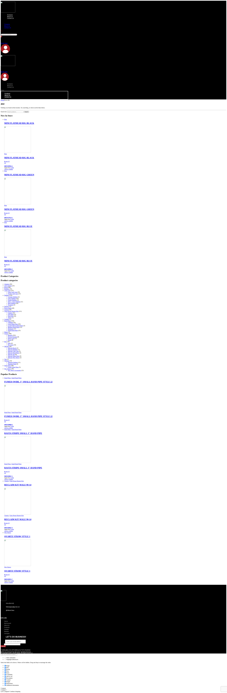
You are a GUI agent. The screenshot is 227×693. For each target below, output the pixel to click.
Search (26, 111)
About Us (10, 16)
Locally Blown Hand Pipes (15, 325)
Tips (5, 359)
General (6, 309)
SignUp (3, 646)
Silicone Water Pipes (13, 356)
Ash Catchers (8, 285)
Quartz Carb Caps (13, 293)
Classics (10, 313)
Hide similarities (10, 657)
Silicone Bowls (12, 348)
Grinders (6, 319)
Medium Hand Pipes (13, 327)
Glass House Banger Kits (11, 311)
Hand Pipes (7, 321)
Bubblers (6, 289)
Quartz (6, 333)
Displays (6, 306)
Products (10, 15)
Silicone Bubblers (13, 349)
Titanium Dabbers (13, 362)
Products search (5, 33)
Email (3, 641)
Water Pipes (7, 365)
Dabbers (6, 295)
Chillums (10, 322)
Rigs (5, 119)
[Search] (1, 36)
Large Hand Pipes (13, 324)
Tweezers (10, 305)
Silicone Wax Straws (13, 357)
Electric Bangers (12, 337)
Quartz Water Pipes (13, 367)
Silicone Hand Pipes (13, 353)
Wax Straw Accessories (14, 370)
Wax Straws (7, 369)
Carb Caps (7, 290)
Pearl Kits (10, 316)
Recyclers (10, 345)
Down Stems (8, 308)
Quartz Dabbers (12, 300)
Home (2, 100)
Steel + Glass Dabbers (14, 301)
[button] (22, 21)
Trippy (10, 317)
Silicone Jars (11, 354)
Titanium (6, 361)
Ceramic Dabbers (13, 297)
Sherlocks (10, 329)
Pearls (9, 340)
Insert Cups (11, 338)
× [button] (6, 690)
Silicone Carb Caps (13, 351)
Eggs (9, 343)
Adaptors (6, 284)
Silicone (6, 346)
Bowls (6, 287)
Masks (6, 332)
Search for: (4, 111)
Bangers (10, 335)
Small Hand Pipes (13, 330)
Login (12, 167)
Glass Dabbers (12, 298)
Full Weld (10, 314)
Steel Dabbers (12, 303)
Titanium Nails (12, 364)
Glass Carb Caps (12, 292)
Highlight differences (12, 659)
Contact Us (10, 18)
